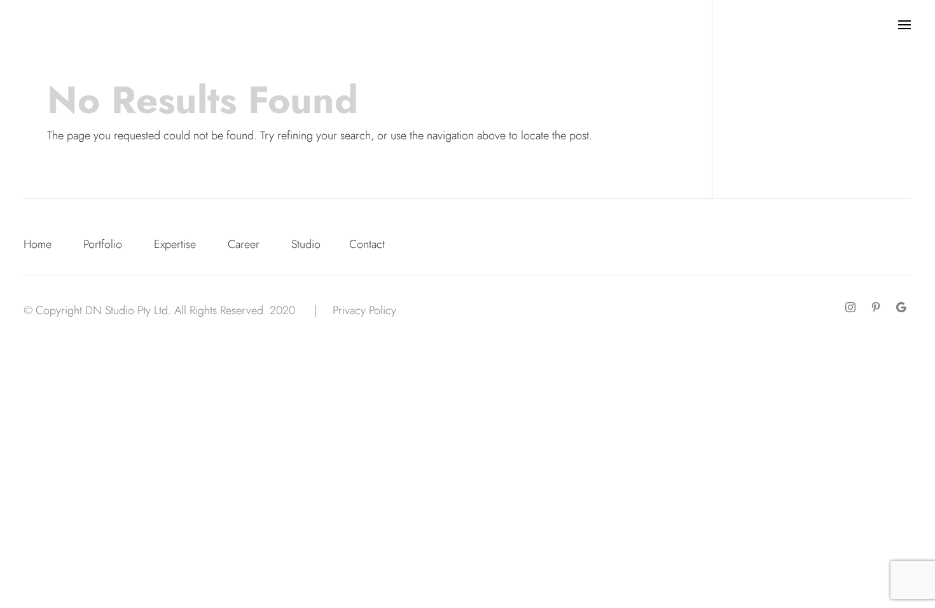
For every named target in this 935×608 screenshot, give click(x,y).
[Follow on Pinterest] (876, 307)
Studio (306, 244)
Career (244, 244)
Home (38, 244)
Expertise (175, 244)
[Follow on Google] (901, 307)
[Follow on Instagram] (850, 307)
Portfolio (102, 244)
